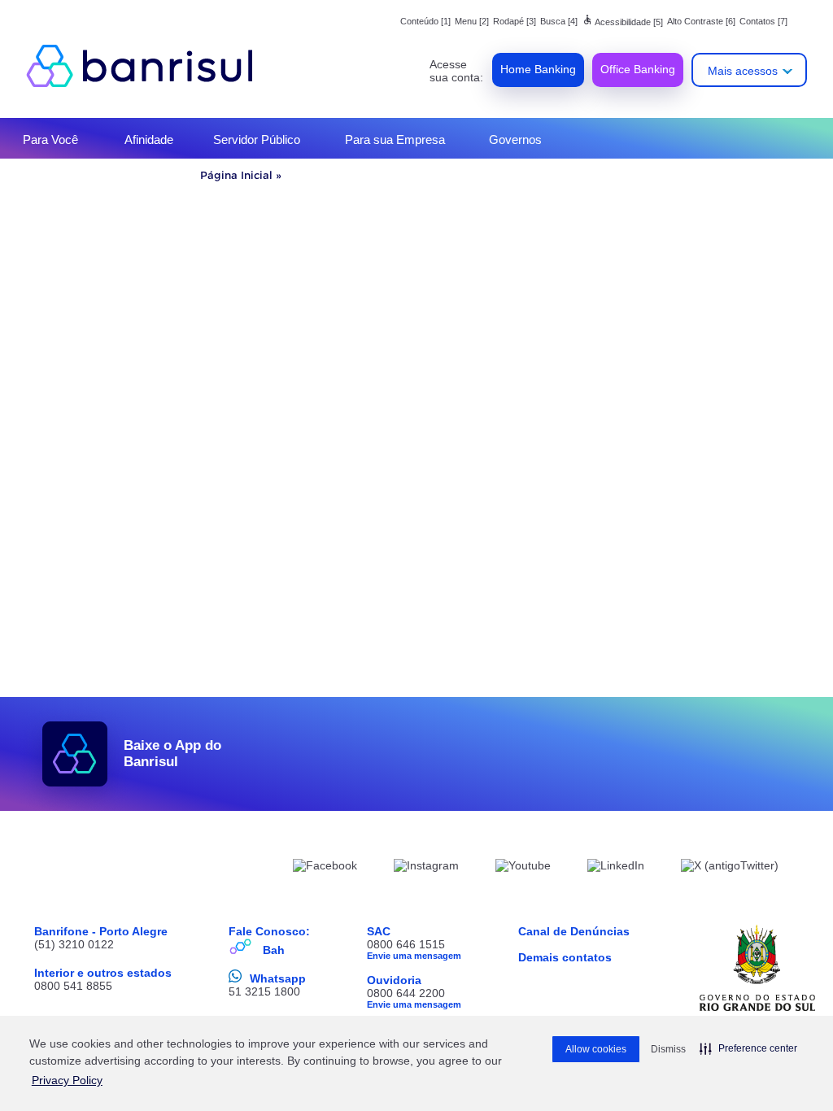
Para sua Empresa (395, 139)
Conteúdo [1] (425, 21)
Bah (274, 949)
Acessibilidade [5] (622, 22)
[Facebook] (325, 868)
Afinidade (148, 139)
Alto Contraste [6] (701, 21)
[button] (748, 1048)
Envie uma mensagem (414, 956)
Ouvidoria (394, 980)
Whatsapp (278, 978)
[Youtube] (523, 868)
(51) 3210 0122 (74, 944)
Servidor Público (256, 139)
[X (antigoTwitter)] (729, 868)
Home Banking (538, 69)
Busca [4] (559, 21)
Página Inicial (236, 174)
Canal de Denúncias (574, 931)
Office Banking (637, 69)
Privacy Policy (67, 1080)
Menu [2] (472, 21)
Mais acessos (743, 70)
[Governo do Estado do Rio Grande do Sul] (757, 968)
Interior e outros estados (103, 972)
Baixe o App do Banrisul (172, 753)
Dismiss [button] (668, 1049)
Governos (515, 139)
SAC (378, 931)
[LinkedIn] (615, 868)
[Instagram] (426, 868)
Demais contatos (565, 957)
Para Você (50, 139)
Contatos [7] (763, 21)
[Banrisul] (148, 65)
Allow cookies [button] (595, 1049)
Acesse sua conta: (456, 71)
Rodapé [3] (514, 21)
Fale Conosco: (269, 931)
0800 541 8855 (73, 985)
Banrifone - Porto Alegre (101, 931)
